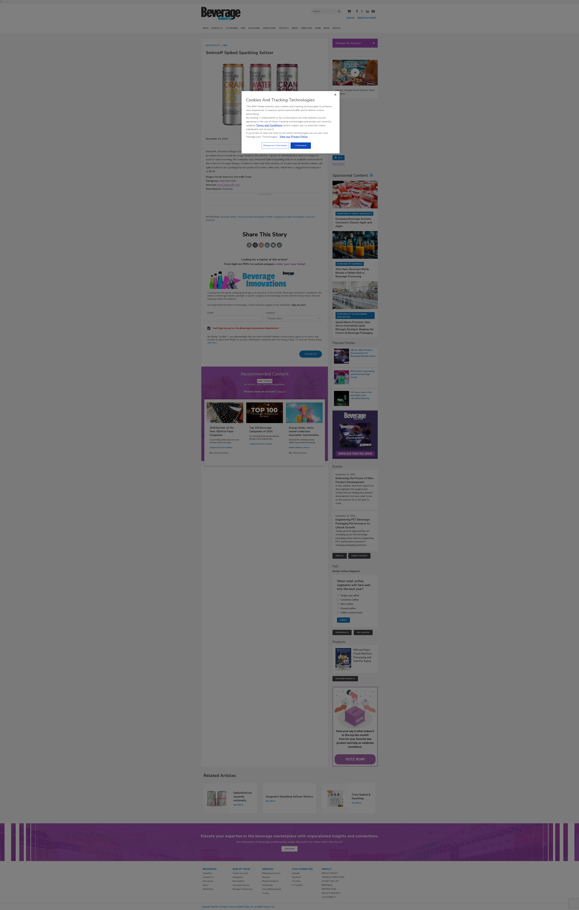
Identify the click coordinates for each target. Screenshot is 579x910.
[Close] (335, 94)
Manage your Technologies (275, 145)
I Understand (300, 145)
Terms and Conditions (269, 125)
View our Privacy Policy (294, 137)
